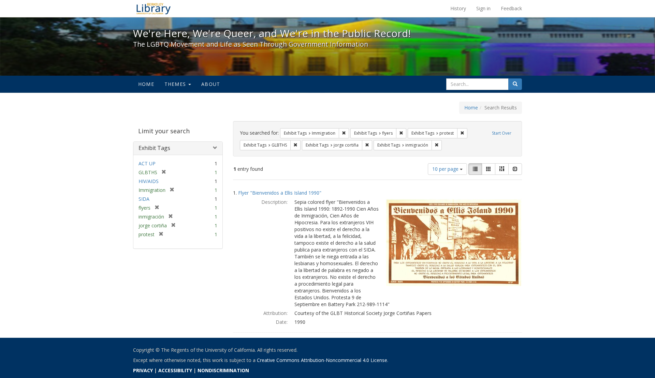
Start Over (501, 133)
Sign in (483, 8)
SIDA (144, 199)
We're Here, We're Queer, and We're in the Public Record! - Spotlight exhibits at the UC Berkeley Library (153, 8)
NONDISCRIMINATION (223, 370)
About (210, 84)
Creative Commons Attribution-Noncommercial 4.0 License (322, 360)
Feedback (511, 8)
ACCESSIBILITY (175, 370)
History (458, 8)
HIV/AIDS (149, 181)
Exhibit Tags (154, 148)
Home (146, 84)
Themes (176, 84)
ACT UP (147, 163)
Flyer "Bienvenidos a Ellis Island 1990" (279, 193)
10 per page (446, 169)
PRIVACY (143, 370)
